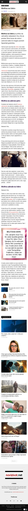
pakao (11, 199)
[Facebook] (7, 501)
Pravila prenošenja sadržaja (20, 505)
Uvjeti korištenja (18, 507)
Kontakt (12, 505)
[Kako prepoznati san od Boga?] (14, 428)
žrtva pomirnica (13, 212)
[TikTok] (14, 501)
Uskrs (17, 47)
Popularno (6, 5)
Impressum (8, 505)
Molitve (3, 5)
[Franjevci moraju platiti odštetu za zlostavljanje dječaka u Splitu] (4, 309)
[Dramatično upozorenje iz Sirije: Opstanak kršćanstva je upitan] (14, 447)
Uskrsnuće (4, 70)
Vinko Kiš (5, 11)
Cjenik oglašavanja (10, 507)
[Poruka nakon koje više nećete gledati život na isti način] (4, 302)
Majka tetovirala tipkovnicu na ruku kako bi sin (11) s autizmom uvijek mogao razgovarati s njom (13, 416)
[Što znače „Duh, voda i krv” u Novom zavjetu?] (4, 289)
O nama (3, 505)
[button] (2, 2)
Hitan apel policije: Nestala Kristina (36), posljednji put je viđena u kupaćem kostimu (17, 295)
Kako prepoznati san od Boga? (10, 436)
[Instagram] (10, 501)
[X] (17, 501)
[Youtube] (21, 501)
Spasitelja (10, 89)
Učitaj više (13, 461)
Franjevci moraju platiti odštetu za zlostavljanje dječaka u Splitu (11, 395)
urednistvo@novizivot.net (18, 492)
